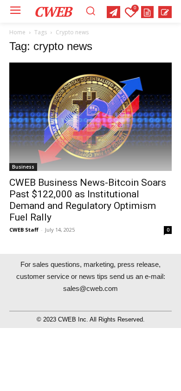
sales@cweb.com (90, 288)
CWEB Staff (24, 229)
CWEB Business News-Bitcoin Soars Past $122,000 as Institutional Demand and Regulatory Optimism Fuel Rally (87, 200)
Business (23, 167)
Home (17, 32)
